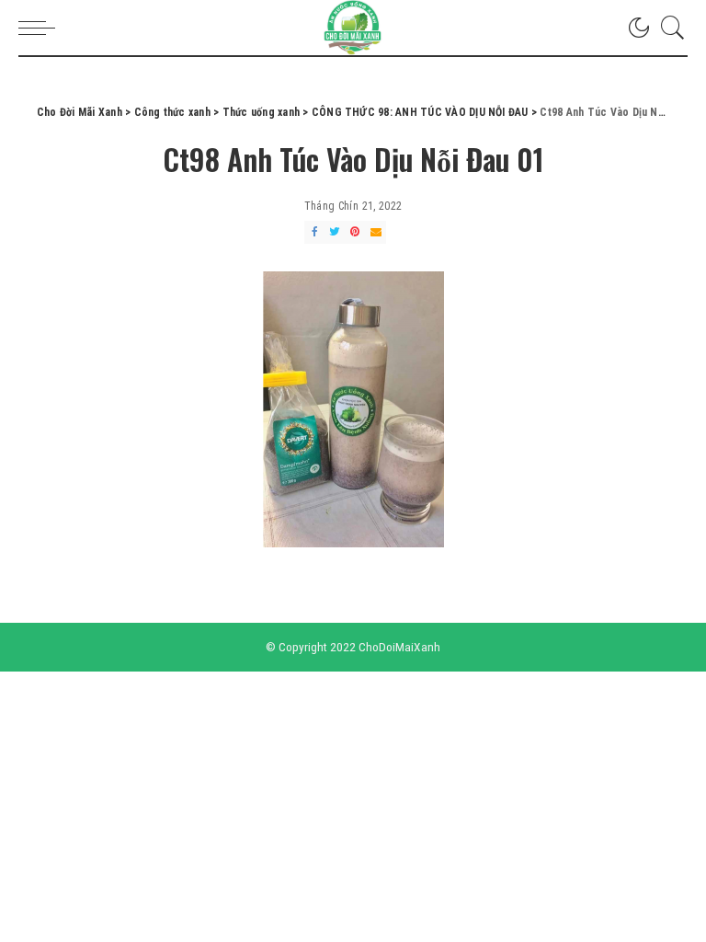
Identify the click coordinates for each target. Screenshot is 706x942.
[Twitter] (335, 232)
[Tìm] (668, 27)
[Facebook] (314, 232)
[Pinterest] (355, 232)
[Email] (376, 232)
